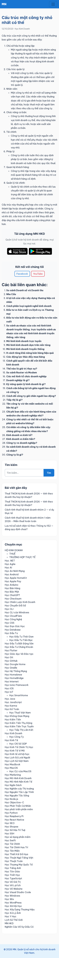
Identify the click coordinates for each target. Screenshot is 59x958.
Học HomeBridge (14, 678)
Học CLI (9, 609)
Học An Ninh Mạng (15, 571)
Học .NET (10, 560)
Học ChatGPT (12, 595)
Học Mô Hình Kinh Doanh (18, 778)
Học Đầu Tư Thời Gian (21, 636)
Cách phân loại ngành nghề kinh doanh (28, 306)
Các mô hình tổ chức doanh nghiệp (26, 376)
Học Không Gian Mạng (17, 716)
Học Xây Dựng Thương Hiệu (20, 909)
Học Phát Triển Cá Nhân (18, 805)
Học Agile (10, 564)
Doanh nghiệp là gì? (18, 380)
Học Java (10, 698)
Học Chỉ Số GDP (18, 743)
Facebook (22, 273)
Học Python (11, 812)
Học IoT (9, 691)
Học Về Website (13, 888)
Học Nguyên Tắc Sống (17, 795)
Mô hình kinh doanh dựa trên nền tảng (28, 345)
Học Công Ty (16, 736)
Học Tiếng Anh (13, 868)
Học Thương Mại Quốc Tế (19, 864)
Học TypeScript (13, 878)
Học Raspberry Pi (14, 816)
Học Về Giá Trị (13, 881)
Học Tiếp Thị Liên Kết (21, 729)
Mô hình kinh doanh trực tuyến (23, 341)
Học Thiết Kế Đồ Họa (16, 854)
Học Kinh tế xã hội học (17, 754)
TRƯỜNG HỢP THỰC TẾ (22, 557)
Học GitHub (11, 660)
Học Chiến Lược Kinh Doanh (20, 602)
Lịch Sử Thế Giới (14, 919)
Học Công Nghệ (13, 619)
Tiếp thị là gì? (14, 399)
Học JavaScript (13, 702)
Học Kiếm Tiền (13, 719)
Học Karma (11, 705)
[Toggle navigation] (53, 4)
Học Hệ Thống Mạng (16, 671)
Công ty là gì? (14, 454)
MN (4, 4)
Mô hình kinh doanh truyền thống (25, 349)
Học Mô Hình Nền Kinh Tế (18, 781)
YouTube (38, 273)
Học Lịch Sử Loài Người (17, 757)
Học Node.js (11, 799)
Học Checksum (13, 598)
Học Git (9, 657)
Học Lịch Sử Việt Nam (17, 761)
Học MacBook (12, 764)
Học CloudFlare (13, 615)
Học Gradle (11, 667)
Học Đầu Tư (11, 633)
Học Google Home (15, 664)
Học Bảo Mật (12, 591)
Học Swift (10, 840)
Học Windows (12, 895)
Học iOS (9, 688)
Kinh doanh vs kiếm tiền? (20, 439)
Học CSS (9, 622)
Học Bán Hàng (12, 588)
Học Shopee (11, 826)
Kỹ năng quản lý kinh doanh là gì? (26, 384)
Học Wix (9, 899)
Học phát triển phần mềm (19, 809)
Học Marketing (13, 774)
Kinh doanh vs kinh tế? (19, 435)
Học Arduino (11, 584)
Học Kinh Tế (11, 740)
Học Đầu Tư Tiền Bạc (21, 640)
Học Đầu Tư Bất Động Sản (19, 643)
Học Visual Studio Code (18, 892)
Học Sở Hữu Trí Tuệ (15, 830)
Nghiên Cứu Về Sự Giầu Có (19, 926)
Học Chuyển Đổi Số (15, 605)
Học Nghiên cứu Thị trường (19, 788)
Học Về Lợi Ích (13, 885)
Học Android (11, 574)
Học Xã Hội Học (13, 906)
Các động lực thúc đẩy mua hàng (25, 356)
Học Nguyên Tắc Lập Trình (19, 792)
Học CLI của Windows (17, 612)
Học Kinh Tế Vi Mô (15, 750)
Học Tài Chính (12, 843)
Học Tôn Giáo (12, 871)
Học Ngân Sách (13, 785)
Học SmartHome (18, 695)
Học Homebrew (13, 674)
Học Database (13, 629)
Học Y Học (10, 916)
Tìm (49, 472)
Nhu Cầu (11, 294)
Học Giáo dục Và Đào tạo (19, 653)
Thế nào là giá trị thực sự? (21, 368)
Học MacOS (11, 767)
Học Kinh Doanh (22, 28)
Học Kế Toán (12, 709)
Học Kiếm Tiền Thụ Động (18, 723)
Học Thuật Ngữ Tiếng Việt (19, 857)
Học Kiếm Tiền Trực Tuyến (19, 726)
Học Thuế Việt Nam (20, 712)
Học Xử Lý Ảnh (13, 913)
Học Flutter (11, 650)
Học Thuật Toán (14, 861)
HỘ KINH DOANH (14, 550)
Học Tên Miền (12, 850)
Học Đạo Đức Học (15, 626)
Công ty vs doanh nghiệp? (21, 442)
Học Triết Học (12, 875)
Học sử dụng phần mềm (18, 837)
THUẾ (12, 553)
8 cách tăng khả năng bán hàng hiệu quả (30, 352)
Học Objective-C (14, 802)
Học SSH (9, 833)
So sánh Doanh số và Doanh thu (24, 290)
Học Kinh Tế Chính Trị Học (19, 747)
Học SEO (9, 823)
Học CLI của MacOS (20, 771)
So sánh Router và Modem (21, 372)
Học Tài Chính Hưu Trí (16, 847)
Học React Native (14, 819)
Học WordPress (13, 902)
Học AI (8, 567)
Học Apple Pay (13, 581)
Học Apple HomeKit (16, 577)
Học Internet (12, 681)
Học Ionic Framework (16, 685)
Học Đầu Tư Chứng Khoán (19, 647)
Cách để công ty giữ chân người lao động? (31, 396)
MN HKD (9, 923)
